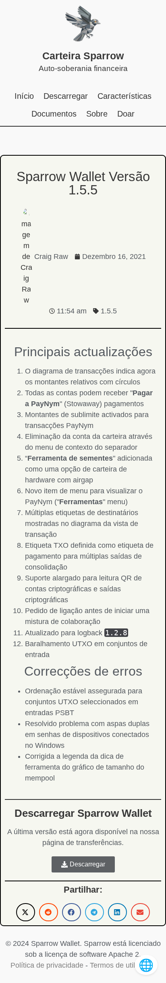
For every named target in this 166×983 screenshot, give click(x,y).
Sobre (97, 113)
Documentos (54, 113)
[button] (25, 912)
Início (24, 96)
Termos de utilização (123, 965)
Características (124, 96)
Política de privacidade (46, 965)
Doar (126, 113)
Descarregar (66, 96)
